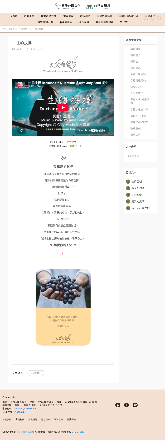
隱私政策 (58, 419)
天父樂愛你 (35, 373)
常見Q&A (135, 86)
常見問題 (32, 419)
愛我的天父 (135, 201)
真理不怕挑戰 (138, 115)
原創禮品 (135, 67)
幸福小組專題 (138, 74)
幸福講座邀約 (138, 80)
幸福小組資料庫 (139, 109)
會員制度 (19, 419)
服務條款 (71, 419)
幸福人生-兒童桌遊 (139, 101)
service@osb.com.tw (26, 408)
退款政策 (45, 419)
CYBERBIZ (77, 431)
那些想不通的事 (139, 122)
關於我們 (6, 419)
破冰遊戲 (135, 128)
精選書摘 (135, 49)
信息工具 (135, 134)
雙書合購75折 (49, 16)
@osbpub (19, 412)
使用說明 (134, 181)
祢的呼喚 (134, 194)
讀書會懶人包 (45, 22)
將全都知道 (135, 188)
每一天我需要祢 (138, 208)
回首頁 (14, 16)
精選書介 (135, 55)
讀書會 (134, 61)
